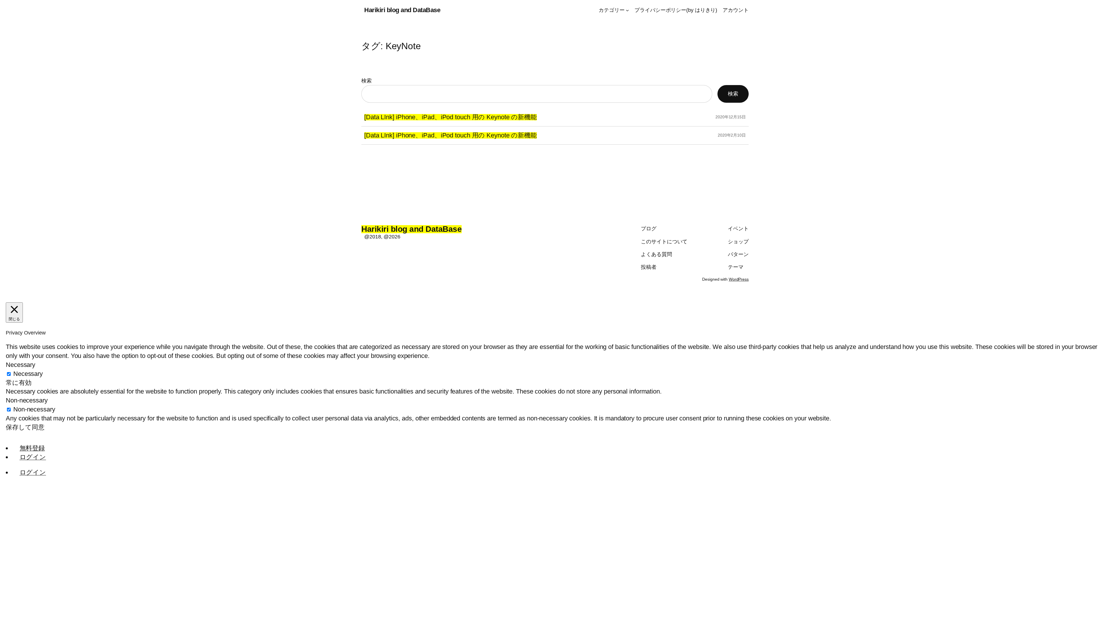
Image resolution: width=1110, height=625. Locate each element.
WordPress (739, 279)
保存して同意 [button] (25, 427)
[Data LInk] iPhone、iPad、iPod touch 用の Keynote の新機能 (450, 117)
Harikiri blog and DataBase (402, 10)
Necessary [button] (20, 364)
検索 (366, 81)
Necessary (28, 373)
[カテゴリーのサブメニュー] (627, 10)
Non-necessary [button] (27, 400)
